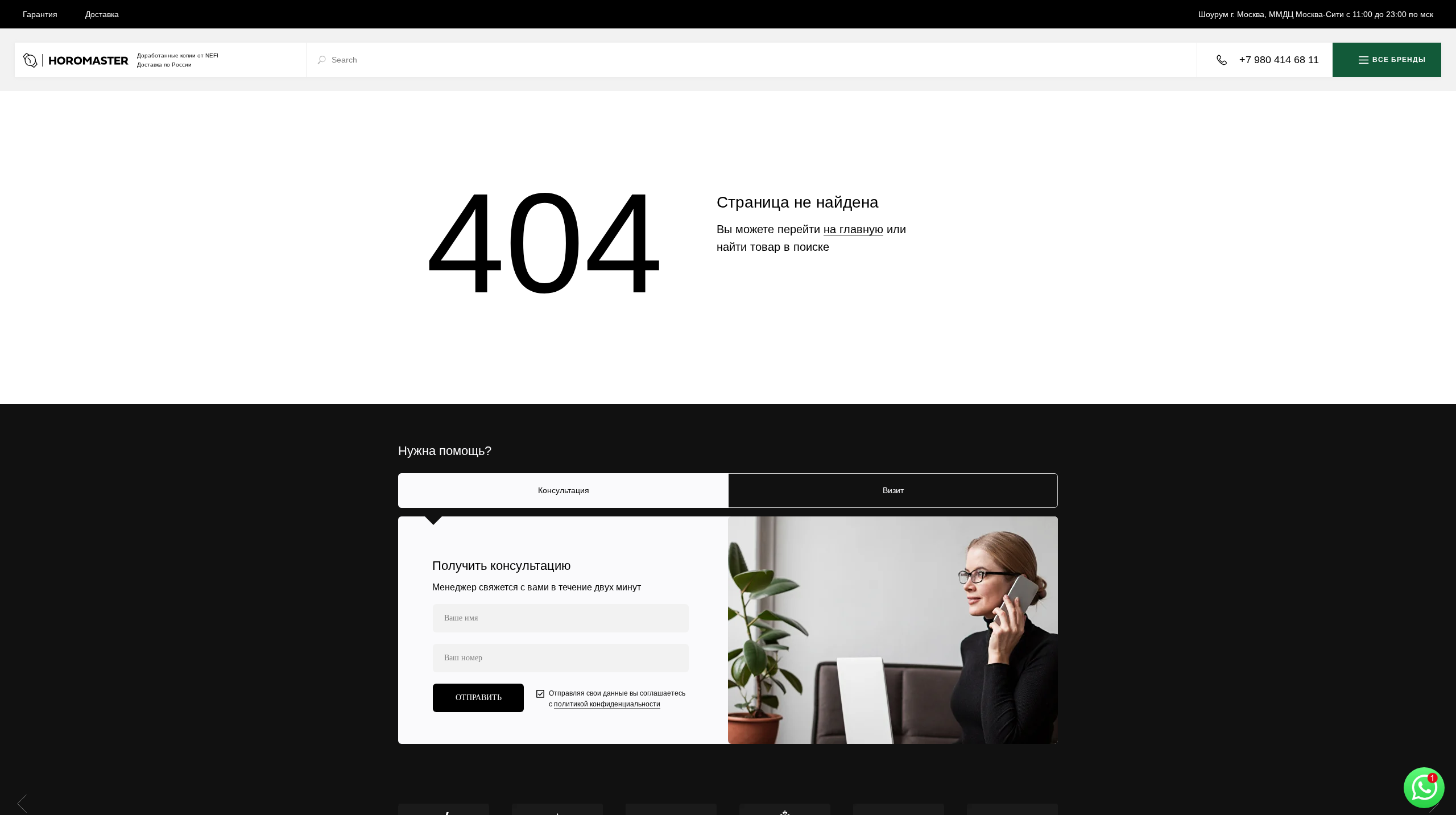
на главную (853, 229)
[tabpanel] (728, 630)
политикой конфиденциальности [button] (607, 704)
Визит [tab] (893, 490)
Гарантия (40, 14)
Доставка (102, 14)
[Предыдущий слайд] (22, 803)
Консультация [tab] (563, 490)
